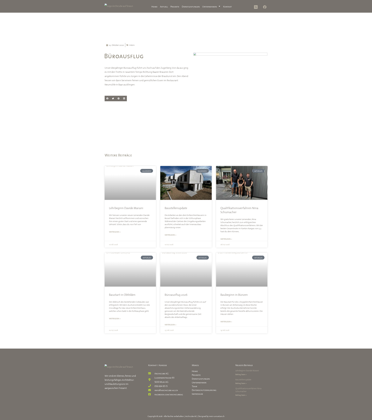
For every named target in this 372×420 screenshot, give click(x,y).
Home (154, 6)
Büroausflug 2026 (176, 294)
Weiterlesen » (115, 231)
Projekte (174, 6)
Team (194, 386)
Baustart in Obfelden (122, 294)
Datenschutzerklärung (204, 389)
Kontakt (227, 6)
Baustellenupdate (176, 208)
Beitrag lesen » (241, 374)
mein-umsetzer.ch (217, 416)
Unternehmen (209, 6)
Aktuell (164, 6)
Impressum (197, 393)
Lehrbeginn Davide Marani (126, 208)
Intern (132, 44)
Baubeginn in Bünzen (234, 294)
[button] (256, 7)
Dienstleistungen (191, 6)
